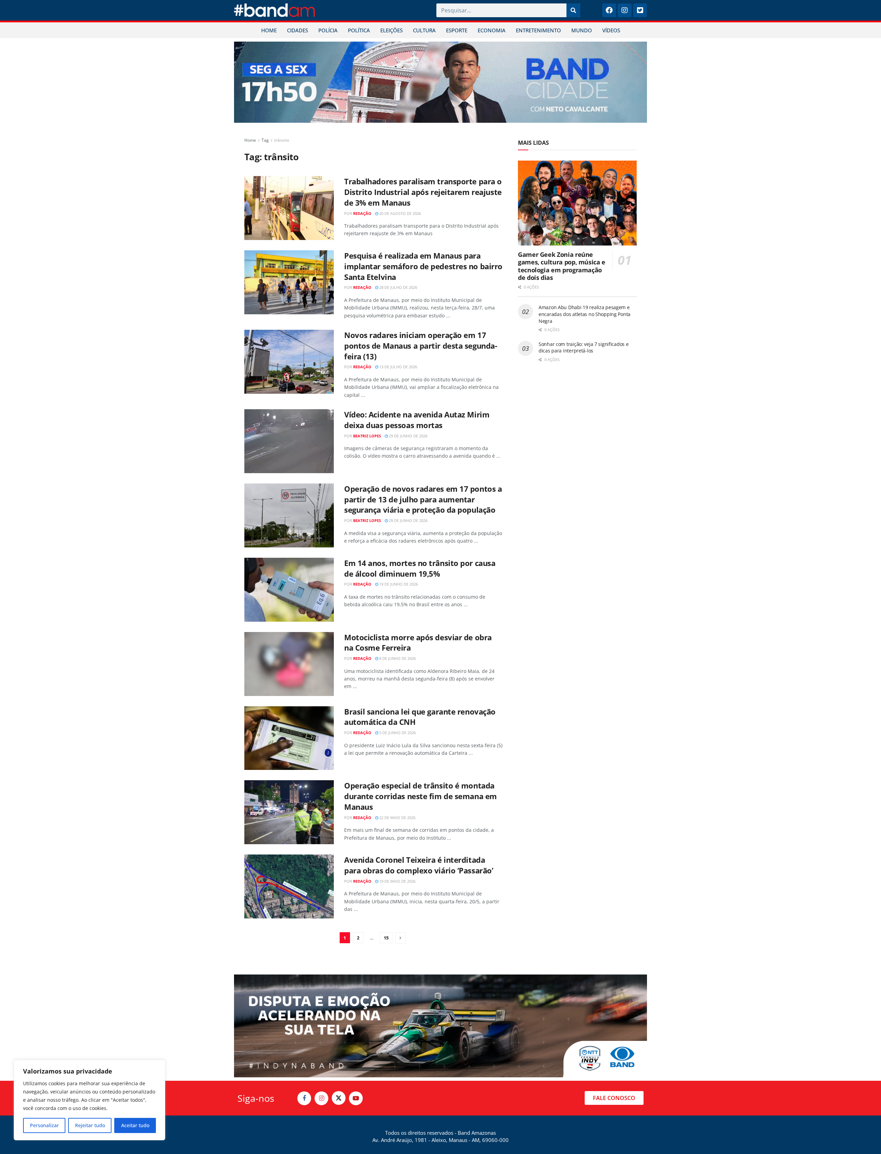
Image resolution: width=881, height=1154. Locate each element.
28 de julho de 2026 (397, 287)
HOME (269, 30)
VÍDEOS (611, 30)
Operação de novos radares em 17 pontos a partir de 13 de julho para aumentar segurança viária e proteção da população (423, 499)
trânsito (281, 140)
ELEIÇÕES (391, 30)
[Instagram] (624, 10)
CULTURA (424, 30)
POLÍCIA (328, 30)
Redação (362, 213)
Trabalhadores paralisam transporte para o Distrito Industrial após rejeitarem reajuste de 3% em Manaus (423, 192)
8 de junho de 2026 (397, 658)
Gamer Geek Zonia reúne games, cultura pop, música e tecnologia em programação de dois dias (561, 266)
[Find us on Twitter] (339, 1098)
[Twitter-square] (640, 10)
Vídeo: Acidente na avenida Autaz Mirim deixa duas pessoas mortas (416, 419)
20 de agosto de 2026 (399, 213)
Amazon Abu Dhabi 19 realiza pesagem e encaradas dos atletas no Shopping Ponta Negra (584, 314)
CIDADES (297, 30)
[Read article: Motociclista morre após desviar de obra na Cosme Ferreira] (289, 664)
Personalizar (44, 1125)
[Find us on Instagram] (321, 1098)
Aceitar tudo (135, 1125)
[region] (89, 1100)
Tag (265, 140)
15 (386, 938)
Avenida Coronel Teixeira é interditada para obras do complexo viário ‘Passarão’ (418, 864)
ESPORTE (456, 30)
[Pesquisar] (573, 10)
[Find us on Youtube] (356, 1098)
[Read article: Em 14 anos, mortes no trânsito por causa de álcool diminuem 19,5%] (289, 590)
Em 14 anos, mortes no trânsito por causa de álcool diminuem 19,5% (419, 568)
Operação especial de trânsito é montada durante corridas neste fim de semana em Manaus (420, 796)
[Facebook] (609, 10)
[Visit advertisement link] (440, 82)
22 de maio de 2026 (396, 817)
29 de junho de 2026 (407, 435)
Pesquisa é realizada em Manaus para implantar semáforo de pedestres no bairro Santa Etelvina (423, 266)
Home (250, 140)
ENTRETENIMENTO (538, 30)
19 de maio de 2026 (396, 881)
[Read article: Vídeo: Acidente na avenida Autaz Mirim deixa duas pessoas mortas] (289, 441)
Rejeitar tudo (90, 1125)
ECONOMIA (492, 30)
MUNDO (581, 30)
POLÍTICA (359, 30)
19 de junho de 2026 (398, 584)
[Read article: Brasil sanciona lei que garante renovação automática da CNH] (289, 738)
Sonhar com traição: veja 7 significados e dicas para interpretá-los (584, 347)
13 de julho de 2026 (397, 366)
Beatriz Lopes (367, 435)
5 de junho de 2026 (397, 732)
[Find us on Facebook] (304, 1098)
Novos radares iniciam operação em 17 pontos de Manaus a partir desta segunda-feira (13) (420, 345)
